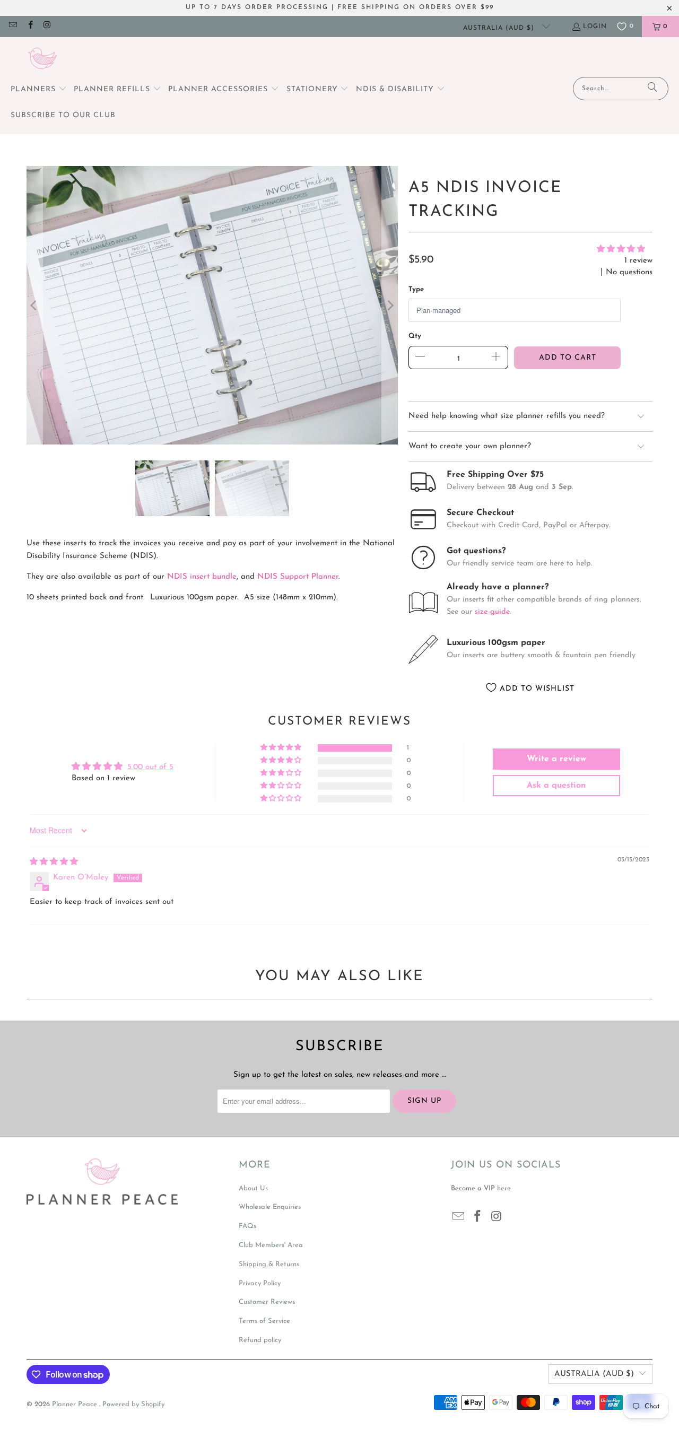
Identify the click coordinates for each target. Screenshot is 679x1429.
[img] (54, 862)
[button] (39, 90)
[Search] (652, 88)
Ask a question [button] (556, 785)
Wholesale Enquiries (270, 1207)
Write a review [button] (556, 759)
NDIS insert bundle (202, 577)
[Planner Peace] (42, 59)
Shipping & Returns (269, 1264)
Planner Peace (75, 1404)
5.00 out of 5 (150, 767)
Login (595, 26)
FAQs (247, 1226)
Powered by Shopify (133, 1404)
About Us (253, 1188)
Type (416, 289)
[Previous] (34, 305)
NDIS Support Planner (297, 577)
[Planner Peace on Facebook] (29, 26)
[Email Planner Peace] (12, 26)
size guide (492, 612)
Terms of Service (264, 1321)
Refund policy (260, 1340)
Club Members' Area (271, 1245)
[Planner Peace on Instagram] (46, 26)
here (504, 1188)
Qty (414, 336)
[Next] (389, 305)
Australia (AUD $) (500, 28)
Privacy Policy (260, 1283)
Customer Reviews (267, 1302)
